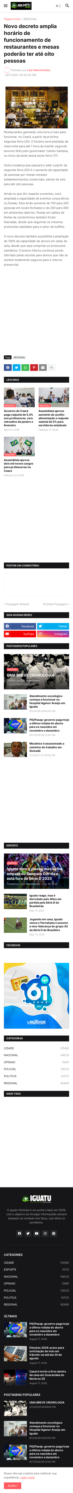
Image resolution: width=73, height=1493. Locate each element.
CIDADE (36, 1048)
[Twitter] (16, 367)
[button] (5, 6)
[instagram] (45, 1233)
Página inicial (12, 19)
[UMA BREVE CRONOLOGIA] (15, 1408)
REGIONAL (30, 19)
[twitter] (28, 1233)
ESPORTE (36, 1269)
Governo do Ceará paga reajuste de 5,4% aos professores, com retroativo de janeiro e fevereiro (18, 418)
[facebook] (19, 1233)
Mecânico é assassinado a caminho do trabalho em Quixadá (46, 747)
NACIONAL (36, 1055)
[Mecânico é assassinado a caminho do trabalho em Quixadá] (15, 749)
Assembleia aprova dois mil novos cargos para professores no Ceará (18, 465)
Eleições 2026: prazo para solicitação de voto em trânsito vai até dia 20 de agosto (46, 1353)
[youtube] (36, 1233)
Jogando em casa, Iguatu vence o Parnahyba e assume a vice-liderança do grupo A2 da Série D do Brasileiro (48, 925)
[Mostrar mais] (51, 367)
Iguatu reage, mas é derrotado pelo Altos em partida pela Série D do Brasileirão (45, 901)
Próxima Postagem (55, 604)
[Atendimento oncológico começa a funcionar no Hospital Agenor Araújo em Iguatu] (15, 702)
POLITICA (36, 1076)
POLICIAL (36, 1069)
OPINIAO (36, 1062)
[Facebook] (8, 367)
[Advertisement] (36, 313)
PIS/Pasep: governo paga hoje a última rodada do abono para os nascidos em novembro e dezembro (49, 725)
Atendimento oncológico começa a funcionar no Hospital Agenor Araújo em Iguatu (47, 701)
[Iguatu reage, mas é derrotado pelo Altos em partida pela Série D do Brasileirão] (15, 901)
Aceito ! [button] (12, 1485)
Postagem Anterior (18, 604)
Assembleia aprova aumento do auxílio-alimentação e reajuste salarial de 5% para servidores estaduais (54, 418)
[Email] (43, 367)
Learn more (27, 1477)
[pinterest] (53, 1233)
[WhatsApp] (25, 367)
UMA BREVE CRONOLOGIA (46, 1402)
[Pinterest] (34, 367)
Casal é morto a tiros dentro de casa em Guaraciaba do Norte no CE (47, 1375)
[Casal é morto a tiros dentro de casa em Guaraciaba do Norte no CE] (15, 1377)
